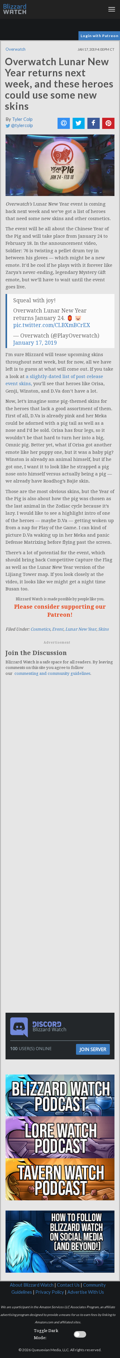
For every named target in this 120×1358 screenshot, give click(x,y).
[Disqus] (60, 766)
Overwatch (16, 49)
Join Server (93, 1049)
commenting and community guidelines (52, 673)
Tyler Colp (22, 119)
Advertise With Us (85, 1292)
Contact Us (68, 1285)
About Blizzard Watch (32, 1285)
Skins (103, 629)
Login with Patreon (99, 35)
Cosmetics (40, 629)
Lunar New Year (80, 629)
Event (57, 629)
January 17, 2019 (35, 343)
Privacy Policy (49, 1292)
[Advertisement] (61, 887)
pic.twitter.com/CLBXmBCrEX (51, 325)
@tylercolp (21, 125)
